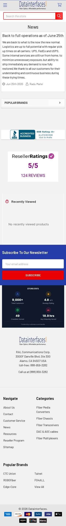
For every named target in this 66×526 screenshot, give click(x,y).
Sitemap (8, 447)
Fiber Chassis (44, 418)
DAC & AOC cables (47, 431)
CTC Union (9, 473)
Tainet (38, 473)
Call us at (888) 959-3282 (33, 371)
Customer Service (14, 420)
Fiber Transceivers (47, 425)
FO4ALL (39, 480)
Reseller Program (13, 440)
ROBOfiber (9, 480)
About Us (9, 407)
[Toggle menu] (5, 5)
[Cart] (60, 5)
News (6, 427)
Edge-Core (9, 486)
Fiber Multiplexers (47, 438)
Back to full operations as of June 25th (33, 35)
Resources (9, 433)
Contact (8, 414)
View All (39, 486)
